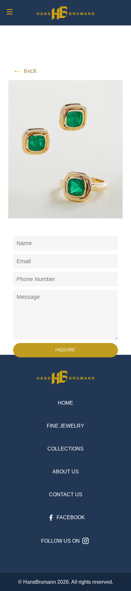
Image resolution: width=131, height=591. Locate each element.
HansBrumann (39, 582)
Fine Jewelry (65, 426)
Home (65, 403)
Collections (65, 448)
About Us (65, 471)
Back (30, 70)
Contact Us (65, 494)
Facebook (70, 517)
